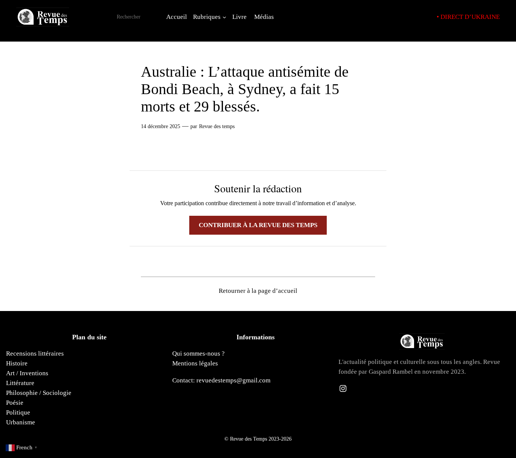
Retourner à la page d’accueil (258, 290)
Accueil (176, 16)
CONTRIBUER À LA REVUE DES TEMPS (258, 225)
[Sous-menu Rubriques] (224, 17)
